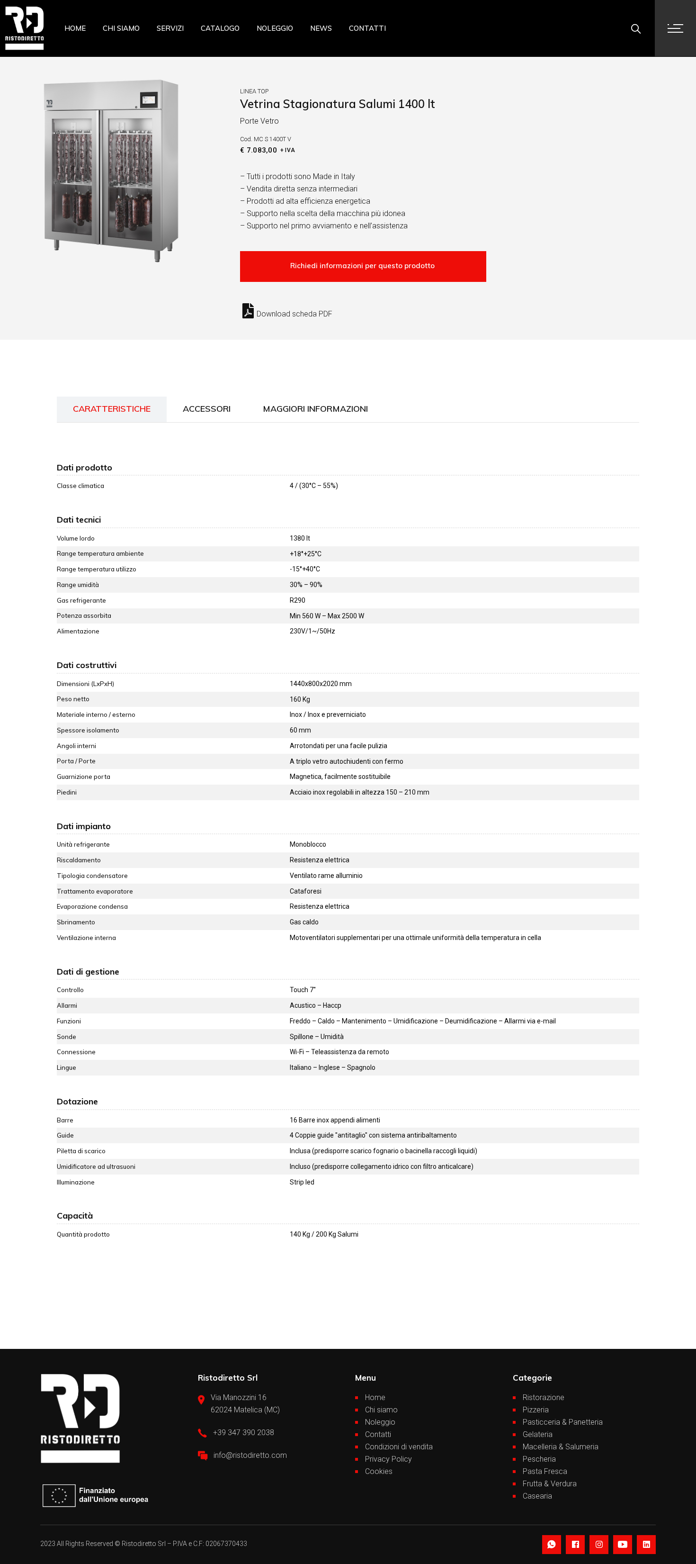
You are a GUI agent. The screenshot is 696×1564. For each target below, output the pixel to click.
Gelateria (538, 1434)
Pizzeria (536, 1409)
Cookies (379, 1471)
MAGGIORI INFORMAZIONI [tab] (315, 408)
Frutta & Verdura (550, 1483)
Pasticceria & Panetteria (563, 1422)
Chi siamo (381, 1409)
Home (375, 1397)
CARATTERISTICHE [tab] (112, 408)
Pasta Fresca (545, 1471)
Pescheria (539, 1459)
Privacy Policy (388, 1459)
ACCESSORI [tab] (207, 408)
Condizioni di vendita (399, 1446)
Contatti (378, 1434)
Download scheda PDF (294, 313)
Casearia (537, 1496)
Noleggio (380, 1422)
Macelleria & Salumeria (560, 1446)
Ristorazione (543, 1397)
